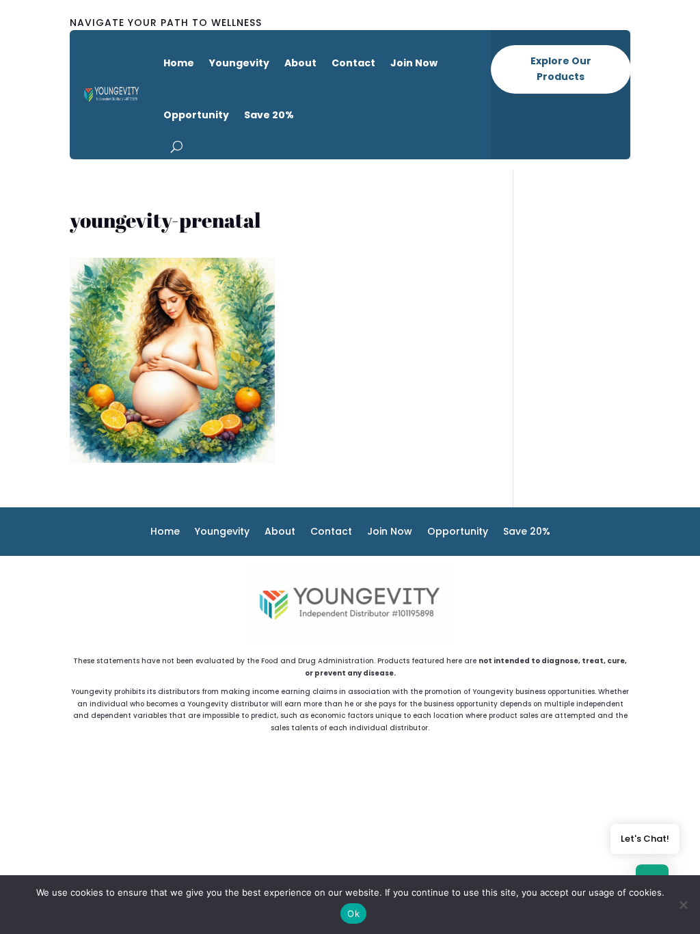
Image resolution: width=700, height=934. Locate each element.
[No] (683, 904)
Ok (353, 913)
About (300, 63)
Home (178, 63)
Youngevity (239, 63)
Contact (353, 63)
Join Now (414, 63)
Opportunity (196, 115)
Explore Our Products (560, 69)
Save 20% (269, 115)
